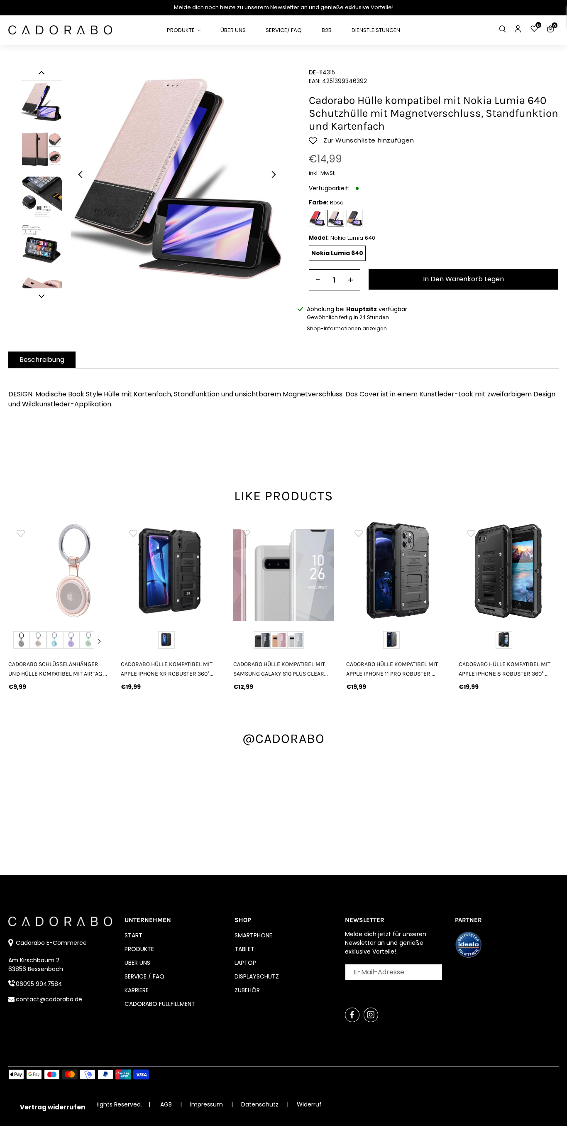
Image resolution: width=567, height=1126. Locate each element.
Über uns (137, 963)
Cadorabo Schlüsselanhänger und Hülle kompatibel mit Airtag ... (57, 669)
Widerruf (309, 1104)
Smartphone (253, 935)
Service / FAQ (144, 976)
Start (133, 935)
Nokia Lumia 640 (337, 253)
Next (99, 641)
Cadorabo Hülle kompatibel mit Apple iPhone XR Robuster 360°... (167, 669)
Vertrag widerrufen (52, 1107)
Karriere (137, 990)
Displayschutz (257, 976)
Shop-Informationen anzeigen (347, 328)
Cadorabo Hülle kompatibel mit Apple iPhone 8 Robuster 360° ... (504, 669)
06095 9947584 (39, 984)
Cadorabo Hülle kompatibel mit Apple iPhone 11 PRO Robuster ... (392, 669)
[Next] (273, 174)
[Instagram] (371, 1015)
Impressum (207, 1104)
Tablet (244, 949)
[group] (58, 571)
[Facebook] (352, 1015)
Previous (17, 641)
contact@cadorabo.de (49, 999)
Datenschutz (260, 1104)
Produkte (139, 949)
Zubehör (247, 990)
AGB (166, 1104)
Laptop (245, 963)
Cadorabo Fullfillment (160, 1004)
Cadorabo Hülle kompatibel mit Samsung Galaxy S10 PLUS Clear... (280, 669)
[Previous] (81, 174)
